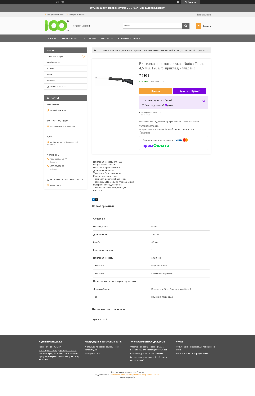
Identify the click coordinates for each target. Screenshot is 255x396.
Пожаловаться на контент (121, 375)
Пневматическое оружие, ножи (117, 50)
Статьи (50, 68)
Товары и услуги (71, 38)
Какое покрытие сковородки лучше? (193, 353)
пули (116, 162)
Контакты (107, 38)
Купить (155, 91)
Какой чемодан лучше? (50, 347)
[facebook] (93, 200)
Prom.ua (140, 372)
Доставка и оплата (129, 38)
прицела (101, 182)
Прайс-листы (53, 62)
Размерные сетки (92, 353)
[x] (96, 200)
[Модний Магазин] (56, 30)
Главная (51, 38)
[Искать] (185, 26)
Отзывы (51, 80)
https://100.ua (55, 185)
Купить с (185, 91)
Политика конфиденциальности (146, 375)
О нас (92, 38)
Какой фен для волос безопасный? (146, 353)
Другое (137, 50)
